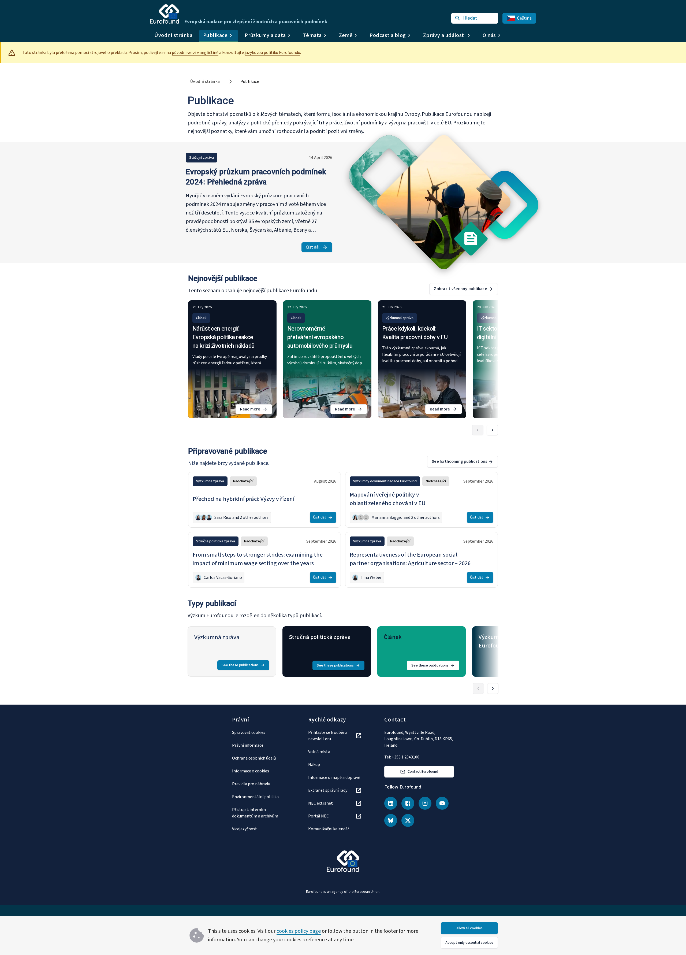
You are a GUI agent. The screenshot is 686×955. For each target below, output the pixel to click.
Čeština (524, 18)
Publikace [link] (249, 81)
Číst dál (319, 248)
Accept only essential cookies (469, 942)
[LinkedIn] (390, 803)
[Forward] (492, 430)
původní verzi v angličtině (195, 52)
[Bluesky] (390, 820)
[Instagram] (425, 803)
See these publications (240, 665)
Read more (256, 410)
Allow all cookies (469, 928)
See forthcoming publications (459, 461)
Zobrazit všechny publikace (460, 289)
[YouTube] (442, 803)
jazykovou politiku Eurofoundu (272, 52)
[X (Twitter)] (407, 820)
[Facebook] (407, 803)
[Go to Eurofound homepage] (164, 14)
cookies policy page (299, 931)
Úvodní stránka (173, 35)
